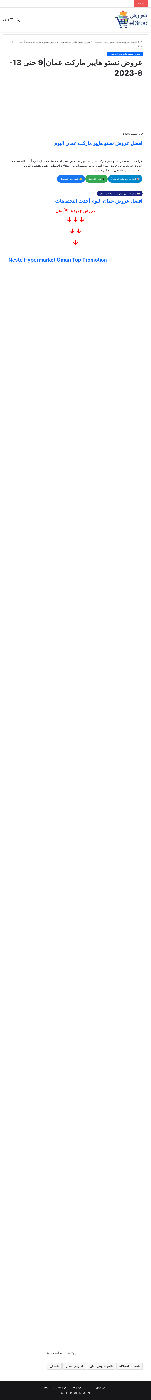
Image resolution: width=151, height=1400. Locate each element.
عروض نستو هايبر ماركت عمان (74, 41)
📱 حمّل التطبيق (96, 178)
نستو (91, 1387)
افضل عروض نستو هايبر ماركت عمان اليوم (98, 143)
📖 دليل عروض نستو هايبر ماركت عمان (119, 193)
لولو (85, 1387)
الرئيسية (135, 41)
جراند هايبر (76, 1387)
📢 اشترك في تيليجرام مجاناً (125, 178)
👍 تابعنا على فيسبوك (71, 178)
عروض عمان (73, 1366)
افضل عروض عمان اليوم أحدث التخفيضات (99, 201)
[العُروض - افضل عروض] (130, 19)
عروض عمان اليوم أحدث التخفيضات (110, 41)
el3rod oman (128, 1366)
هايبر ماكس (48, 1387)
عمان (53, 1366)
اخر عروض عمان (100, 1366)
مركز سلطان (62, 1387)
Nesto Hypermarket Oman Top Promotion (57, 260)
